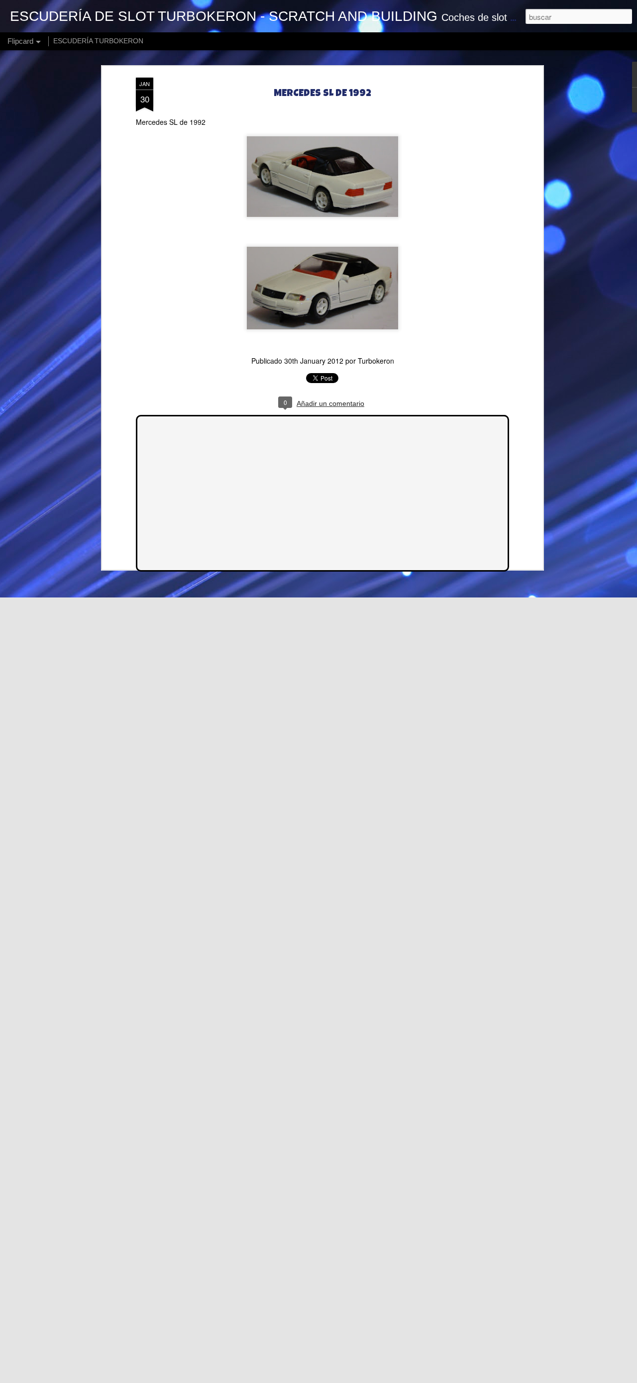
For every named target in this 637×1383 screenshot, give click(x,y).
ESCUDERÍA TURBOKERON (98, 41)
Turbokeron (376, 361)
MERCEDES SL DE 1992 (322, 94)
